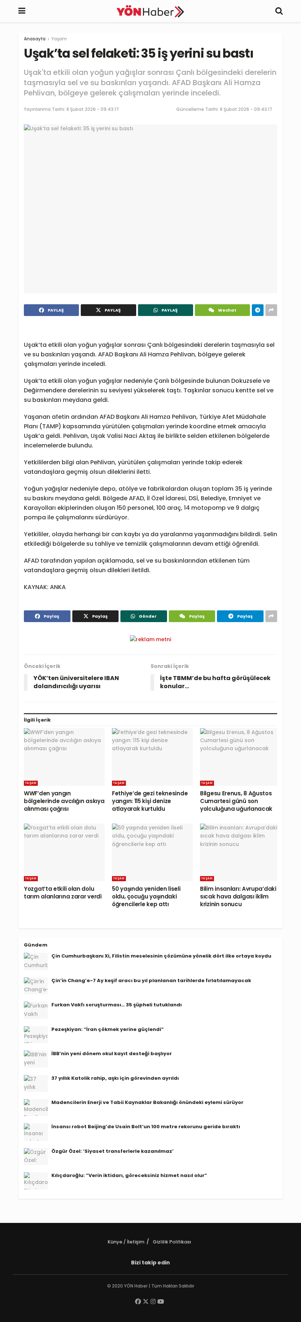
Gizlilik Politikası (172, 1241)
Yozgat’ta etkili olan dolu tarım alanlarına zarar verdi (63, 892)
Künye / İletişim (126, 1241)
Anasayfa (35, 39)
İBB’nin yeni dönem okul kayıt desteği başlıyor (111, 1053)
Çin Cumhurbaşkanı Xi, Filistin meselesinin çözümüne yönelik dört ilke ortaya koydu (161, 955)
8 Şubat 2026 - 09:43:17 (92, 109)
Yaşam (59, 39)
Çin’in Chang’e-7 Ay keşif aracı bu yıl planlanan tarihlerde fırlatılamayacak (151, 980)
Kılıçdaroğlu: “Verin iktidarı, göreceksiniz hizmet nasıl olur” (129, 1175)
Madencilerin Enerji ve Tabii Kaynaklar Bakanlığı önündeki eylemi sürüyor (147, 1102)
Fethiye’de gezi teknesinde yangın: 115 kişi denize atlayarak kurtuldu (150, 801)
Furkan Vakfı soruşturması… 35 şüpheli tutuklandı (116, 1004)
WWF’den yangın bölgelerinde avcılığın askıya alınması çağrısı (64, 801)
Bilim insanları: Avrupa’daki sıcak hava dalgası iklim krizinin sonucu (238, 896)
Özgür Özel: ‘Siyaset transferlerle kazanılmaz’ (112, 1151)
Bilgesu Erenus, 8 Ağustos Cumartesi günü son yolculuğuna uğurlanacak (236, 801)
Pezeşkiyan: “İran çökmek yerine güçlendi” (107, 1029)
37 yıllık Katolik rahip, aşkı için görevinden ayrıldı (115, 1078)
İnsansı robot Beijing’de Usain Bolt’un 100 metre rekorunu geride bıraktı (145, 1126)
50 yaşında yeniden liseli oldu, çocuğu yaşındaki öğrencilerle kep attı (146, 896)
